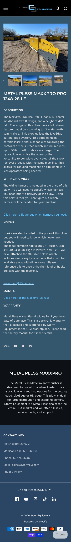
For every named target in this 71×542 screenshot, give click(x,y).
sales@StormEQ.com (25, 465)
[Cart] (65, 8)
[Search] (57, 8)
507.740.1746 (21, 458)
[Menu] (5, 8)
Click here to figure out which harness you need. (35, 214)
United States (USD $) (32, 489)
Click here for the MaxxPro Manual (26, 297)
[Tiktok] (45, 499)
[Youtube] (26, 499)
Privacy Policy (12, 471)
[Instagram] (35, 499)
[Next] (67, 80)
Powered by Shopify (35, 521)
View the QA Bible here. (18, 283)
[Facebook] (17, 499)
